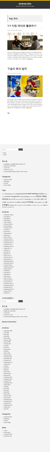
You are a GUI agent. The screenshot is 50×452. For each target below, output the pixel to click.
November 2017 (8, 242)
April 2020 (6, 220)
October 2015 (7, 287)
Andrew (20, 30)
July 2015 (6, 293)
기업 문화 (8, 202)
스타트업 (29, 202)
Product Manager (24, 196)
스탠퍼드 (43, 202)
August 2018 (7, 233)
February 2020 (7, 224)
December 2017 (8, 241)
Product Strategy (32, 196)
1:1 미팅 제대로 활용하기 (21, 25)
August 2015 (7, 291)
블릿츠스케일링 (21, 202)
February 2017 (7, 257)
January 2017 (7, 259)
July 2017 (6, 250)
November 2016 (8, 263)
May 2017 (6, 254)
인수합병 (34, 205)
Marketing (6, 181)
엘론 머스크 (21, 205)
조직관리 (37, 205)
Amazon (3, 193)
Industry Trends (8, 179)
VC (14, 199)
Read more (30, 59)
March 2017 (7, 255)
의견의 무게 (7, 167)
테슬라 (45, 205)
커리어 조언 (41, 205)
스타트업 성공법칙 (37, 202)
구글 (35, 199)
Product (6, 183)
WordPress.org (8, 436)
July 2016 (6, 270)
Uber (12, 199)
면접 (16, 202)
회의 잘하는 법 (11, 207)
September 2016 (8, 267)
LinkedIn (41, 194)
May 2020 (6, 218)
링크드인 (12, 202)
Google (18, 194)
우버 (25, 205)
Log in (5, 430)
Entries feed (7, 432)
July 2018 (6, 235)
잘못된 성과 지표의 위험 (9, 166)
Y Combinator (27, 199)
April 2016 (6, 276)
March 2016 (7, 278)
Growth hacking (32, 193)
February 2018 (7, 239)
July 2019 (6, 229)
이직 (31, 205)
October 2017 (7, 244)
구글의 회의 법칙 (17, 68)
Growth (22, 194)
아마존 (18, 205)
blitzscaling (8, 194)
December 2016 (8, 261)
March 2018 (7, 237)
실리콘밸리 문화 (12, 205)
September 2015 (8, 289)
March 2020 (7, 222)
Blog (5, 153)
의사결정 (28, 205)
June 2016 (6, 272)
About (5, 154)
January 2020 (7, 226)
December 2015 (8, 283)
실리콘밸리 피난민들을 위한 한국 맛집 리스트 (14, 164)
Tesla (9, 199)
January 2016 (7, 281)
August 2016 (7, 268)
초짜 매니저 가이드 (8, 169)
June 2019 (6, 231)
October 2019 (7, 228)
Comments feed (8, 434)
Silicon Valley (7, 185)
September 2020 (8, 215)
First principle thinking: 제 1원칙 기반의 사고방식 (16, 171)
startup (5, 199)
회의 (7, 207)
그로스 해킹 (40, 199)
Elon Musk (13, 193)
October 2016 (7, 265)
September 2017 (8, 246)
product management (12, 196)
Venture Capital (19, 199)
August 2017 (7, 248)
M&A (45, 193)
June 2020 (6, 216)
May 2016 (6, 274)
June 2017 (6, 252)
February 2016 (7, 280)
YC (22, 199)
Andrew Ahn (25, 3)
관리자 (32, 199)
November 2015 (8, 285)
